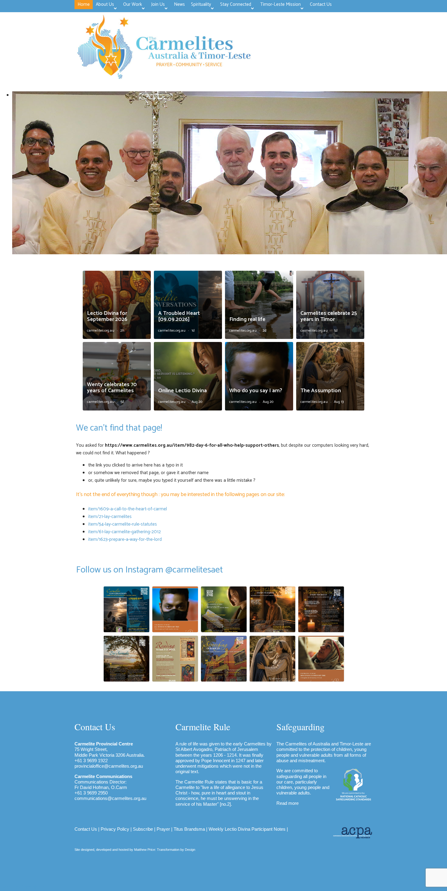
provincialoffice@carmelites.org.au (108, 766)
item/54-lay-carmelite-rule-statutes (122, 524)
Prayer (163, 829)
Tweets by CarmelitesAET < (26, 887)
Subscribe (143, 829)
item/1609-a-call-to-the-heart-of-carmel (127, 509)
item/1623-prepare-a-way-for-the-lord (125, 539)
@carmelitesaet (194, 569)
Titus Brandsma (189, 829)
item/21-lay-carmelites (110, 516)
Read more (287, 803)
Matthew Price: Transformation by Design (164, 849)
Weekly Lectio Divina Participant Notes (247, 829)
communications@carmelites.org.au (110, 798)
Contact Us (85, 829)
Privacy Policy (115, 829)
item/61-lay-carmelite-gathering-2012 (124, 532)
